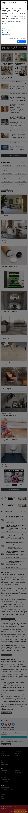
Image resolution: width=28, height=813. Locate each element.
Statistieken (7, 32)
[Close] (26, 3)
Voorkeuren (7, 30)
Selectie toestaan (13, 38)
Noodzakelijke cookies (10, 28)
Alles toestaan (21, 41)
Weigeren (23, 38)
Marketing (7, 34)
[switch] (3, 30)
